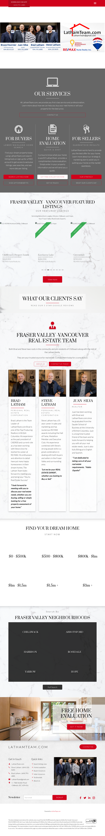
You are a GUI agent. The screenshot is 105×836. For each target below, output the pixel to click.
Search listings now (40, 764)
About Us (40, 364)
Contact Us (52, 115)
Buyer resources (39, 771)
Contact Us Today (60, 364)
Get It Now (76, 727)
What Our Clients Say (86, 183)
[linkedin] (90, 798)
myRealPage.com (55, 811)
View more (52, 279)
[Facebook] (81, 798)
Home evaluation (40, 767)
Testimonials (38, 777)
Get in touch (52, 183)
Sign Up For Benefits (18, 183)
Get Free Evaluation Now (52, 177)
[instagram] (94, 798)
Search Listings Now (19, 177)
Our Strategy (86, 177)
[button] (19, 3)
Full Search (52, 687)
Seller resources (39, 774)
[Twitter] (86, 798)
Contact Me (88, 747)
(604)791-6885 (19, 5)
